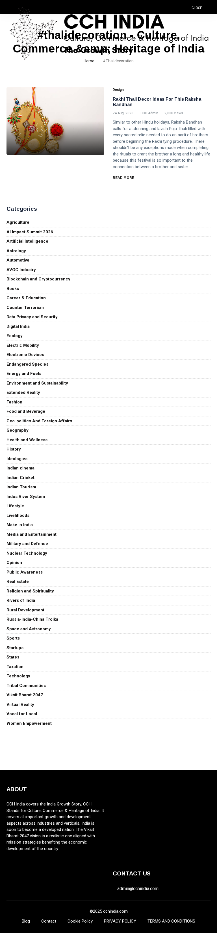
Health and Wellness (26, 439)
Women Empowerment (29, 723)
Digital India (18, 326)
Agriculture (17, 222)
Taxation (14, 666)
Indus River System (25, 496)
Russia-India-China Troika (32, 619)
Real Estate (17, 581)
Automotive (17, 260)
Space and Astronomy (28, 628)
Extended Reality (23, 392)
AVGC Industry (21, 269)
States (12, 657)
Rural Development (25, 610)
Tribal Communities (26, 685)
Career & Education (26, 297)
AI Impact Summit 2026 (29, 231)
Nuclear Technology (26, 553)
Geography (17, 430)
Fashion (14, 402)
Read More (124, 178)
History (13, 449)
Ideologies (16, 458)
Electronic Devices (25, 354)
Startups (14, 647)
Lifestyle (15, 505)
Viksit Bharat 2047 (24, 694)
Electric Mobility (22, 345)
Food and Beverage (25, 411)
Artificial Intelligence (27, 241)
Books (12, 288)
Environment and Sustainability (37, 383)
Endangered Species (27, 364)
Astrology (16, 250)
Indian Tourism (21, 486)
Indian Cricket (20, 477)
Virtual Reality (20, 704)
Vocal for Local (21, 713)
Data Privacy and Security (32, 316)
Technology (18, 676)
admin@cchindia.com (138, 888)
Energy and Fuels (23, 373)
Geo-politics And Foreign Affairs (39, 420)
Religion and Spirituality (30, 591)
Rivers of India (20, 600)
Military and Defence (27, 543)
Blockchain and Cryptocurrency (38, 279)
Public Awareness (24, 572)
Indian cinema (20, 468)
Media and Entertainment (31, 534)
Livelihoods (17, 515)
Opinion (14, 562)
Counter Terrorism (25, 307)
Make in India (19, 524)
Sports (13, 638)
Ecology (14, 335)
